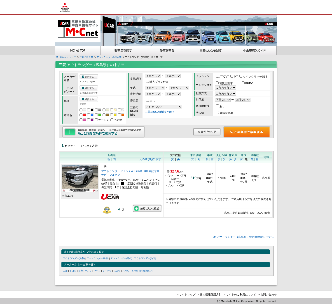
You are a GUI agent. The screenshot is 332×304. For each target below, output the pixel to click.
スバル (125, 270)
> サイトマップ (186, 294)
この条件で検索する (246, 132)
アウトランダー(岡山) (121, 258)
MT (236, 76)
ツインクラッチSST (255, 76)
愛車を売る (167, 50)
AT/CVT (224, 76)
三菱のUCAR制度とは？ (160, 111)
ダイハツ (107, 270)
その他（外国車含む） (142, 270)
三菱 (65, 270)
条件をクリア (207, 132)
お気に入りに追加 (147, 208)
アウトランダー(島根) (97, 258)
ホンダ (88, 270)
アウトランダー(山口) (145, 258)
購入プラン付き (159, 81)
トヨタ (73, 270)
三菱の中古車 (86, 57)
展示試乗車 (226, 113)
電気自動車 (226, 83)
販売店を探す (123, 50)
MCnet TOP (78, 50)
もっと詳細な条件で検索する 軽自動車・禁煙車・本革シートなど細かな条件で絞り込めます (103, 132)
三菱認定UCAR (211, 50)
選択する (89, 77)
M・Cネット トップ (66, 57)
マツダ (97, 270)
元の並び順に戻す (150, 159)
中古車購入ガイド (255, 50)
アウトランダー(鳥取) (74, 258)
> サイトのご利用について (240, 294)
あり (222, 106)
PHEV (249, 83)
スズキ (117, 270)
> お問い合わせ (267, 294)
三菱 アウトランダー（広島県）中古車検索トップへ (242, 237)
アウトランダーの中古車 (109, 57)
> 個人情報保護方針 (210, 294)
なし (152, 100)
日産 (80, 270)
